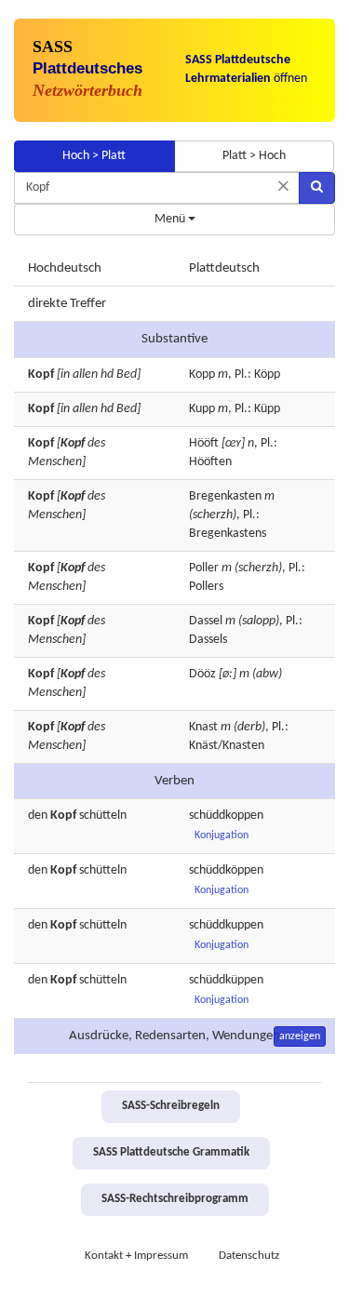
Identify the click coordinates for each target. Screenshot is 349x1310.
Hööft (204, 443)
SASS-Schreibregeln (171, 1106)
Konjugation (221, 835)
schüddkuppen (226, 925)
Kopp (202, 374)
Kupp (202, 409)
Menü (171, 219)
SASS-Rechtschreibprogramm (174, 1199)
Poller (204, 568)
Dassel (205, 621)
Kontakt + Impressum (136, 1256)
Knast (203, 727)
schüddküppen (226, 980)
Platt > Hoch (254, 156)
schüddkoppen (226, 815)
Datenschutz (249, 1256)
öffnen (246, 69)
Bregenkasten (225, 496)
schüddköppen (226, 870)
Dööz (202, 674)
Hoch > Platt (94, 156)
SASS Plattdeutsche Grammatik (171, 1152)
